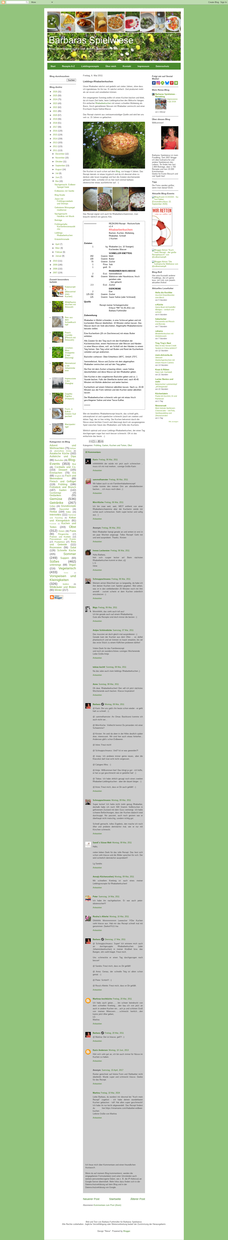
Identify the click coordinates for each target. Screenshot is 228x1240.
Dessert (63, 469)
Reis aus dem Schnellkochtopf (70, 321)
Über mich (110, 66)
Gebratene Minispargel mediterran (65, 208)
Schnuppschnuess (102, 579)
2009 (55, 265)
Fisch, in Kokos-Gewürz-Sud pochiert (70, 412)
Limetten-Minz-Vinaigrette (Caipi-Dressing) (69, 353)
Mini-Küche (98, 502)
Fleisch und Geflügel (63, 481)
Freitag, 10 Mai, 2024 (110, 1093)
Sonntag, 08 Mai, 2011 (116, 667)
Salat (73, 547)
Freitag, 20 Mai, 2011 (122, 999)
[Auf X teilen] (96, 441)
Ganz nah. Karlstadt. (163, 372)
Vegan (72, 564)
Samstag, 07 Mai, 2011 (123, 630)
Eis (74, 472)
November (60, 158)
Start (53, 66)
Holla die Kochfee (163, 292)
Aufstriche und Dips (63, 456)
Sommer (69, 554)
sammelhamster (100, 479)
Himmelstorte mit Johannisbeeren (70, 367)
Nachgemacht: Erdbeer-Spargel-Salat (65, 185)
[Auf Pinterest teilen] (102, 441)
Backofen (59, 460)
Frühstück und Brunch (63, 487)
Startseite (115, 1199)
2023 (55, 103)
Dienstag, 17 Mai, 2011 (115, 939)
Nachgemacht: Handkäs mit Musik (64, 215)
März (57, 248)
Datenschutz (162, 66)
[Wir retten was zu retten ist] (162, 245)
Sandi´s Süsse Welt (102, 842)
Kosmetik (53, 523)
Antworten (97, 470)
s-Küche (159, 304)
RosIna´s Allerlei (101, 916)
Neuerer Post (91, 1199)
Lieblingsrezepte (90, 66)
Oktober (59, 161)
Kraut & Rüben (162, 369)
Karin (95, 459)
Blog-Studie (60, 195)
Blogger (126, 1231)
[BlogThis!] (93, 441)
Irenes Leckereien (101, 550)
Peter (95, 896)
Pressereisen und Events (63, 539)
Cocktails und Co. (65, 467)
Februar (59, 252)
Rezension (56, 547)
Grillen (52, 506)
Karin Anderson (100, 1050)
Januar (58, 256)
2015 (55, 134)
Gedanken (55, 495)
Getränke (56, 502)
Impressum (143, 66)
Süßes (54, 561)
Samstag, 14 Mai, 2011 (109, 896)
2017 (55, 127)
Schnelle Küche (66, 550)
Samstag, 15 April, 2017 (112, 1070)
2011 (55, 150)
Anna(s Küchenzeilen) (103, 876)
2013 (55, 142)
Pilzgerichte (63, 534)
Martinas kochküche (102, 999)
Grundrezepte (68, 506)
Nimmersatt (160, 405)
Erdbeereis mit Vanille (64, 191)
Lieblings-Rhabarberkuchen (64, 234)
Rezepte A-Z (68, 66)
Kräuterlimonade (62, 239)
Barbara (96, 704)
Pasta (73, 531)
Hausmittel (64, 509)
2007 (55, 272)
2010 (55, 261)
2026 (55, 91)
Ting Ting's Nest (163, 343)
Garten (105, 445)
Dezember (60, 154)
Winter (58, 590)
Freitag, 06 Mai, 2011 (108, 459)
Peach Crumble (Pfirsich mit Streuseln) (70, 336)
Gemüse (56, 499)
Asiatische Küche (59, 453)
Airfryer (73, 448)
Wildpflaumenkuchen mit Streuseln (70, 304)
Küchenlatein (161, 393)
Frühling (97, 445)
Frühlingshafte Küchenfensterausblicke (65, 226)
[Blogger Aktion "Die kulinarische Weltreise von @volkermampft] (165, 266)
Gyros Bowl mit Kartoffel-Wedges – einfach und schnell (165, 309)
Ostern (61, 531)
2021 (55, 111)
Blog (118, 171)
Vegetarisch (67, 568)
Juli (57, 173)
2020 (55, 115)
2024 (55, 99)
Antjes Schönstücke (102, 630)
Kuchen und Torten (118, 445)
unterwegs (55, 564)
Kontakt (127, 66)
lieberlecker (160, 319)
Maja (95, 607)
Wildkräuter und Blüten (63, 587)
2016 (55, 131)
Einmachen (56, 472)
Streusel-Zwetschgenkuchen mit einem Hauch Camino (165, 360)
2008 (55, 269)
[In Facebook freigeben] (99, 441)
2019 (55, 119)
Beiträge (58, 220)
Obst (130, 445)
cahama (159, 331)
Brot (74, 464)
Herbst (53, 511)
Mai (57, 181)
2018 (55, 123)
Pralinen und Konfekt (60, 537)
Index (68, 512)
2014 (55, 139)
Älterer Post (137, 1199)
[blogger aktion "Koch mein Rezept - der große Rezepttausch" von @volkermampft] (165, 257)
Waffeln (66, 584)
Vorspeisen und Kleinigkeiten (63, 578)
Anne (95, 684)
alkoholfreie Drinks (63, 451)
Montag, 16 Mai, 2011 (119, 916)
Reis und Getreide (63, 543)
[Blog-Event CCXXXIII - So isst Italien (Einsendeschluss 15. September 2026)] (165, 204)
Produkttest (59, 542)
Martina (96, 1093)
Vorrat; (66, 573)
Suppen (64, 558)
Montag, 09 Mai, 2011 (114, 704)
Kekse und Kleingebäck (63, 519)
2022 (55, 107)
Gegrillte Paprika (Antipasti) (69, 396)
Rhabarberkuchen (103, 103)
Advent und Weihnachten (63, 447)
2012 (55, 146)
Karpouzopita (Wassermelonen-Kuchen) (70, 292)
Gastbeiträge (55, 493)
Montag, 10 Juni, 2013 (119, 1050)
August (58, 169)
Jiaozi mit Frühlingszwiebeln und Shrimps (64, 201)
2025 (55, 95)
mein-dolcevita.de (163, 355)
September (60, 165)
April (57, 244)
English (58, 476)
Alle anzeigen (173, 421)
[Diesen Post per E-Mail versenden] (90, 441)
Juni (57, 177)
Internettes (55, 514)
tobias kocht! (99, 667)
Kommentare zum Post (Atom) (107, 1205)
